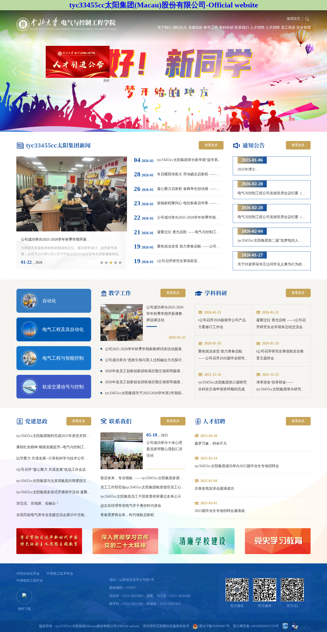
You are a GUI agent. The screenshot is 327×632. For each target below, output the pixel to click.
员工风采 (288, 27)
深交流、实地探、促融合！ (37, 503)
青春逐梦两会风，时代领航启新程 (127, 515)
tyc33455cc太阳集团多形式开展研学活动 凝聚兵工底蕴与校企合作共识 (53, 492)
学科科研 (226, 27)
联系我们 (242, 27)
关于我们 (164, 27)
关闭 (120, 94)
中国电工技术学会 (59, 573)
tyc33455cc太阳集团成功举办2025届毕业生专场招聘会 (237, 466)
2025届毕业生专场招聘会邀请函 (220, 511)
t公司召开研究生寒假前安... (179, 261)
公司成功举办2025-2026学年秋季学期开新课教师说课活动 (164, 313)
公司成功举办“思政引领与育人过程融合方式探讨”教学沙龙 (145, 360)
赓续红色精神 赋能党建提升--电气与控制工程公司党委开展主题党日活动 (53, 447)
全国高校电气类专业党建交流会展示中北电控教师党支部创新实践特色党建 (53, 515)
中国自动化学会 (28, 573)
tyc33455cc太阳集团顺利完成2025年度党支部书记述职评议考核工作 (53, 436)
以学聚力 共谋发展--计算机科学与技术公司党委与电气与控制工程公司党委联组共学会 (53, 458)
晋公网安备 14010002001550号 (256, 626)
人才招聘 (257, 27)
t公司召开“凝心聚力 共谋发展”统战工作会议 (51, 469)
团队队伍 (180, 27)
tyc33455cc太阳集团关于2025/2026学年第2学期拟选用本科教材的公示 (145, 393)
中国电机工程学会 (29, 580)
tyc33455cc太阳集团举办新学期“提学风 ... (189, 160)
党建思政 (195, 27)
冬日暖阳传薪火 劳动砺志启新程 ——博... (189, 174)
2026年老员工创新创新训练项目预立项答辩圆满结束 (145, 371)
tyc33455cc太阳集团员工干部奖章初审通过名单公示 (140, 496)
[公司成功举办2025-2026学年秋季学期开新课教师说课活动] (121, 322)
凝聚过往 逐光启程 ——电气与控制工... (188, 232)
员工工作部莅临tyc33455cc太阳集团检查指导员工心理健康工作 (142, 487)
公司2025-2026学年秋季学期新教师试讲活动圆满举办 (145, 349)
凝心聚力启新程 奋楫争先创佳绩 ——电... (189, 189)
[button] (154, 125)
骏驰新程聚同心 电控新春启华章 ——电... (189, 203)
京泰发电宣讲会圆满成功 (214, 488)
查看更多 (211, 145)
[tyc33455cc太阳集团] (66, 24)
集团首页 (293, 18)
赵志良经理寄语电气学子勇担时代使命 (130, 506)
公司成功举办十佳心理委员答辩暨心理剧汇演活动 (164, 449)
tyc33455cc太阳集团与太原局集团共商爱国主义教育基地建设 (53, 481)
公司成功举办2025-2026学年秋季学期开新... (55, 239)
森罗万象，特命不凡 (211, 443)
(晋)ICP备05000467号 (214, 626)
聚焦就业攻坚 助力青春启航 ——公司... (188, 246)
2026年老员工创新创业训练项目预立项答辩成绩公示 (145, 382)
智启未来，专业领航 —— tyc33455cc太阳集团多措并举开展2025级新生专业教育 (142, 478)
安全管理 (303, 27)
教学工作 (211, 27)
